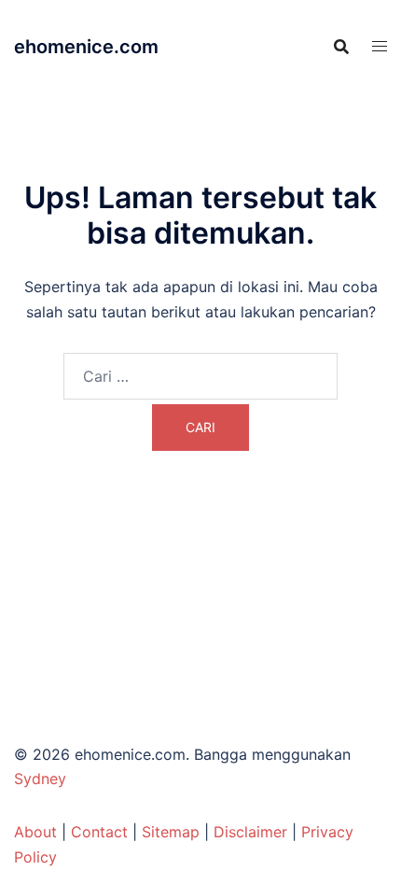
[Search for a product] (341, 46)
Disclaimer (250, 831)
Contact (99, 831)
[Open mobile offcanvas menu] (379, 46)
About (35, 831)
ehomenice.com (86, 46)
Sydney (40, 778)
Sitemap (171, 831)
